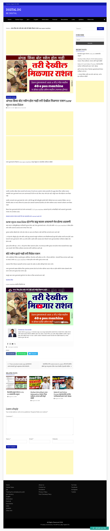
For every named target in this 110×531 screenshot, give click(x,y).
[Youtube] (12, 344)
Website (55, 439)
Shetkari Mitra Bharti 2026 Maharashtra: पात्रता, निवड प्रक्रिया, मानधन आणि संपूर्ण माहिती (39, 395)
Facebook (11, 353)
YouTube (74, 485)
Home (9, 19)
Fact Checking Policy (45, 494)
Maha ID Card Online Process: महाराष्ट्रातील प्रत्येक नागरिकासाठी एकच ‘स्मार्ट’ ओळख (62, 394)
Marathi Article (11, 97)
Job (28, 19)
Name (8, 439)
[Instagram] (10, 344)
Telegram (34, 353)
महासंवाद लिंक (9, 280)
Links (73, 19)
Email (31, 439)
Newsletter (64, 19)
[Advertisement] (39, 43)
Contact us (42, 487)
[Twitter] (15, 344)
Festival (54, 19)
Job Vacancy (10, 494)
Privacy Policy (43, 492)
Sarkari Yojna (19, 19)
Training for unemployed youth (15, 492)
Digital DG (13, 9)
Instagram (74, 489)
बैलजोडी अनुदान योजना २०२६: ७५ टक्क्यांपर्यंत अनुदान (15, 393)
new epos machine (13, 347)
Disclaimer (42, 489)
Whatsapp (22, 353)
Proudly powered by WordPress (50, 524)
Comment (9, 416)
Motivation (45, 19)
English (36, 19)
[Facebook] (8, 344)
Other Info (90, 19)
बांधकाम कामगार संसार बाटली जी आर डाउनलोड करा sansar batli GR (24, 216)
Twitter (73, 492)
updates (81, 19)
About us (41, 485)
